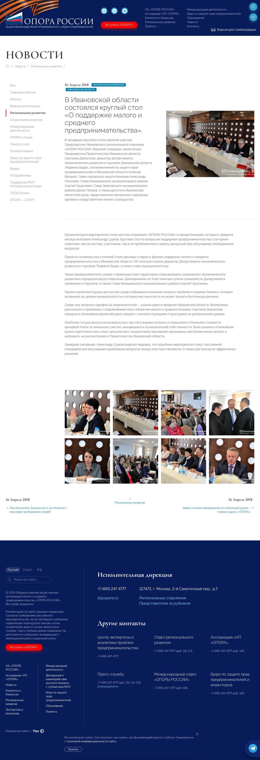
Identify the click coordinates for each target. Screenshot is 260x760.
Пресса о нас (20, 144)
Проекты (150, 26)
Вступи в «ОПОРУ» (119, 25)
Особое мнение (21, 151)
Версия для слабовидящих (236, 29)
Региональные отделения (162, 598)
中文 (39, 569)
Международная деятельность (206, 9)
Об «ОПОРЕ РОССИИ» (160, 9)
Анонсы (15, 99)
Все (13, 85)
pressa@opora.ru (107, 686)
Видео (14, 168)
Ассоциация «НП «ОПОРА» (162, 13)
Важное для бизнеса (25, 106)
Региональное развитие (160, 22)
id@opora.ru (107, 598)
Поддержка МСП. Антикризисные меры (26, 184)
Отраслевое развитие (26, 120)
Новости (192, 22)
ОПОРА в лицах (21, 137)
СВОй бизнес (20, 193)
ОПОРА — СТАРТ (22, 200)
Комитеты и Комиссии (159, 17)
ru (253, 17)
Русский (13, 569)
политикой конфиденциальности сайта (91, 741)
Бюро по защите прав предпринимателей (214, 13)
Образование (195, 17)
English (27, 569)
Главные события (23, 92)
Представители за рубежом (165, 603)
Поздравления (20, 175)
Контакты (193, 26)
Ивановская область (81, 89)
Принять (73, 749)
